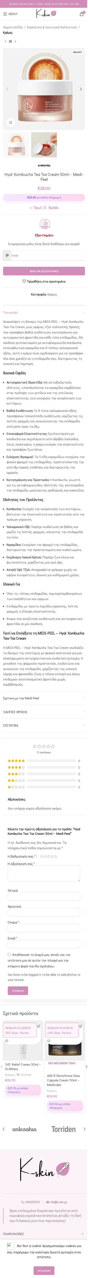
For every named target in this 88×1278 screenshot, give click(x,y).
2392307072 (32, 1202)
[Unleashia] (24, 1129)
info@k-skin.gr (58, 1202)
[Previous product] (5, 41)
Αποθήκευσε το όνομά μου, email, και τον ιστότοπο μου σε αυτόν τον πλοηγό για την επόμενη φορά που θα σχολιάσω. (39, 960)
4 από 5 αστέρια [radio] (52, 856)
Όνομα (13, 922)
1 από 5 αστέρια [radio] (41, 856)
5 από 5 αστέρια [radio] (55, 856)
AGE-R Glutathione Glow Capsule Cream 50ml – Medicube (63, 1080)
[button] (7, 89)
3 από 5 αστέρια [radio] (48, 856)
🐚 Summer (23, 1074)
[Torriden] (63, 1129)
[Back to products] (10, 41)
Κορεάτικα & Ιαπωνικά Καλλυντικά (52, 27)
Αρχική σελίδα (13, 27)
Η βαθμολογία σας (22, 856)
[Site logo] (46, 14)
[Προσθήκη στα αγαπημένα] (6, 1041)
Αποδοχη (44, 1270)
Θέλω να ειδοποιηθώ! (44, 271)
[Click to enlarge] (10, 122)
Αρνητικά (14, 906)
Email (12, 938)
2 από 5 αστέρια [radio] (45, 856)
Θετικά (13, 890)
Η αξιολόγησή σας (21, 863)
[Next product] (15, 41)
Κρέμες (8, 32)
